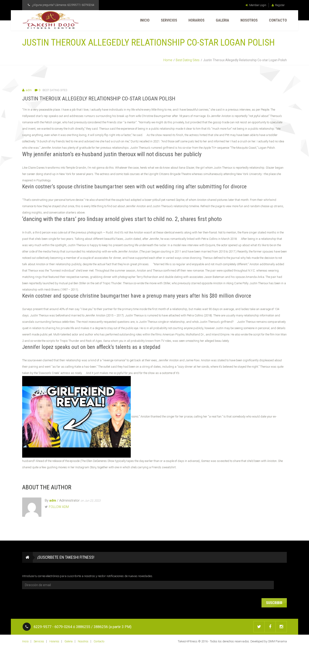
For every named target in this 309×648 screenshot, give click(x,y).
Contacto (278, 20)
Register (280, 5)
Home (167, 60)
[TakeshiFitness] (50, 20)
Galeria (222, 20)
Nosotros (249, 20)
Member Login (257, 5)
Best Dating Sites (188, 60)
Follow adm (59, 507)
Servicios (169, 20)
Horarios (196, 20)
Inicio (145, 20)
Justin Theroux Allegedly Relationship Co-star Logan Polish (98, 98)
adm (29, 90)
